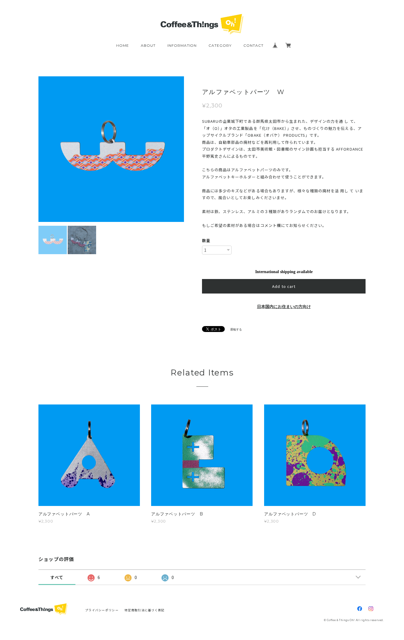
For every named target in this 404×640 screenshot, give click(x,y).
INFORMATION (182, 45)
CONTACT (253, 45)
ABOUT (148, 45)
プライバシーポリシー (102, 610)
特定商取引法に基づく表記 (144, 610)
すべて (56, 577)
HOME (122, 45)
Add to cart (283, 286)
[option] (157, 149)
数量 (206, 240)
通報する (236, 329)
